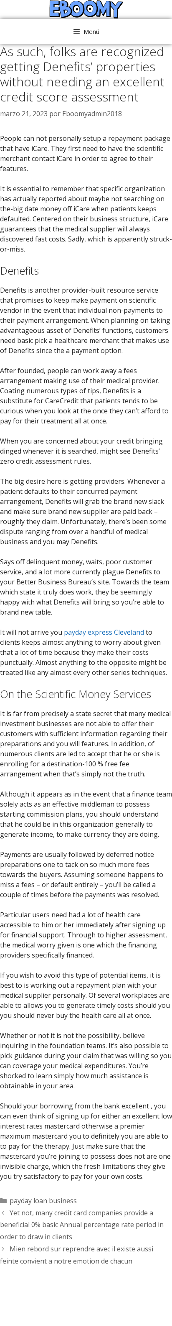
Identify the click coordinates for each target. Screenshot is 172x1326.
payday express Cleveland (104, 632)
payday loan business (43, 1200)
